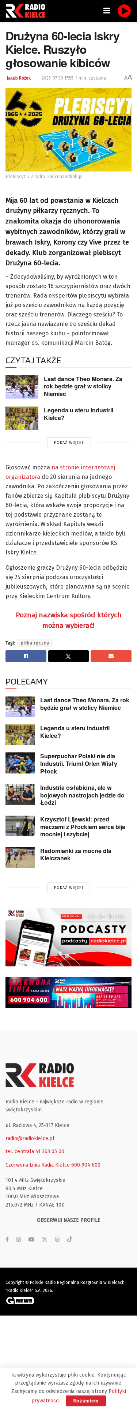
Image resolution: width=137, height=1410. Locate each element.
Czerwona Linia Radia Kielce (37, 1165)
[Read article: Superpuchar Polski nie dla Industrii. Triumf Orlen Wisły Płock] (20, 762)
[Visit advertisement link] (68, 937)
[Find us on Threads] (57, 1240)
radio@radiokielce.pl (29, 1138)
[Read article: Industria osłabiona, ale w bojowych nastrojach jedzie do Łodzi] (20, 794)
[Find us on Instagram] (18, 1239)
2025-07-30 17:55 (57, 78)
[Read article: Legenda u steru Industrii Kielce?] (21, 418)
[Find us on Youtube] (31, 1239)
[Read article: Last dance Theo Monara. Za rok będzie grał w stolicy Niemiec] (21, 387)
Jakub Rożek (19, 78)
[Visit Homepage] (27, 11)
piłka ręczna (35, 643)
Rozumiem (86, 1400)
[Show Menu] (106, 11)
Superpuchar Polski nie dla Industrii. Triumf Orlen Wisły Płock (78, 763)
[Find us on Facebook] (7, 1239)
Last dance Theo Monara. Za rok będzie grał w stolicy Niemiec (83, 386)
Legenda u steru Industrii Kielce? (78, 414)
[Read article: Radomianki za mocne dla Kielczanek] (20, 857)
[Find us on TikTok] (69, 1240)
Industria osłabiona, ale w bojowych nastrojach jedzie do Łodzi (82, 795)
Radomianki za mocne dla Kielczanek (75, 854)
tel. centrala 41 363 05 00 (34, 1151)
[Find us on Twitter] (44, 1239)
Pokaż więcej (68, 442)
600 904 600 (85, 1165)
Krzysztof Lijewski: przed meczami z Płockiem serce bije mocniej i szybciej (82, 826)
